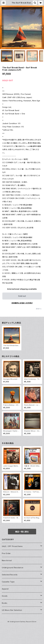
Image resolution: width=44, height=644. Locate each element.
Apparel (5, 589)
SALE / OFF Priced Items (12, 546)
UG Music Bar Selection (12, 610)
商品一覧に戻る (22, 532)
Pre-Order (6, 553)
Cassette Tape (8, 582)
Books (4, 603)
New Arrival (7, 560)
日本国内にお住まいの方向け (22, 303)
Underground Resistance (12, 568)
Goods (5, 596)
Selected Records (9, 575)
